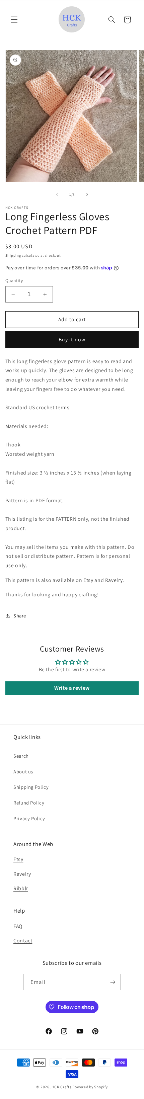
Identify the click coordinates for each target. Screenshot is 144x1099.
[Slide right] (87, 194)
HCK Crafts (61, 1086)
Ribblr (20, 888)
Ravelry (114, 580)
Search (21, 756)
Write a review (72, 687)
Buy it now (72, 339)
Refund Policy (28, 802)
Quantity (14, 280)
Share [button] (19, 615)
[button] (14, 19)
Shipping (13, 255)
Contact (22, 940)
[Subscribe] (112, 982)
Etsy (88, 580)
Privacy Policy (29, 818)
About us (23, 771)
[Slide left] (57, 194)
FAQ (17, 926)
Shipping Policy (31, 787)
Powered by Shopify (89, 1086)
